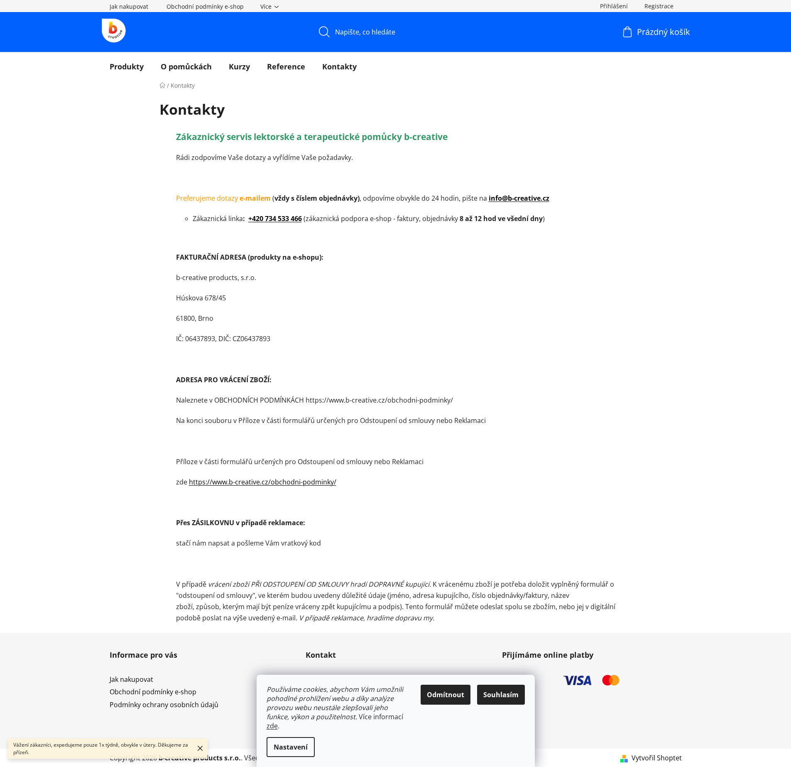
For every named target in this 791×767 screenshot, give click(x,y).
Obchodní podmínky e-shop (205, 6)
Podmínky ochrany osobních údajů (164, 704)
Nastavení (291, 747)
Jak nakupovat (129, 6)
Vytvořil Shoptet (657, 757)
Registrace (658, 6)
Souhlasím (501, 694)
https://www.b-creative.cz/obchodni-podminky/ (262, 482)
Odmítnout (445, 694)
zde (272, 725)
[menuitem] (126, 66)
